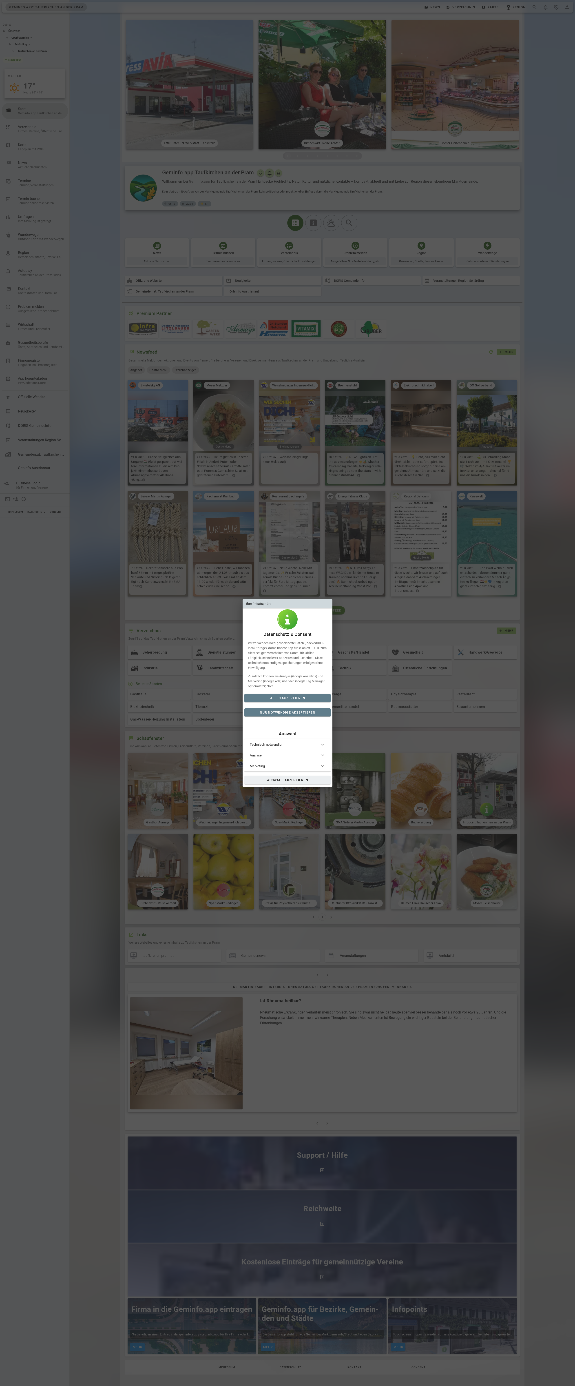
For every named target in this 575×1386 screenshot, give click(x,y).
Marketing (257, 766)
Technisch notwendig (265, 745)
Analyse (256, 755)
